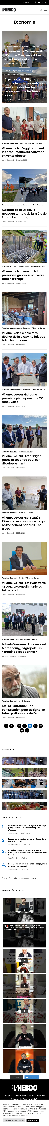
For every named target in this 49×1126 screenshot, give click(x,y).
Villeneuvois (35, 46)
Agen (15, 71)
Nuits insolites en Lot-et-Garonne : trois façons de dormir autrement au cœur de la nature (27, 852)
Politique (27, 639)
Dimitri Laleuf (9, 64)
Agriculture (14, 143)
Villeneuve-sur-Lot (35, 143)
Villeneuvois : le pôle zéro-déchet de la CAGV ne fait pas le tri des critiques (23, 336)
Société (28, 74)
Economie (25, 46)
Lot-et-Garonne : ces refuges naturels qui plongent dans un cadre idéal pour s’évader (27, 827)
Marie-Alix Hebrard (9, 656)
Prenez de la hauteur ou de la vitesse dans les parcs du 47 (27, 840)
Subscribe (33, 1077)
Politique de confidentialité (24, 1099)
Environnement (24, 266)
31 (19, 726)
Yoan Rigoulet (13, 833)
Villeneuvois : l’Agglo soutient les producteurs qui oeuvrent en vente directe (23, 152)
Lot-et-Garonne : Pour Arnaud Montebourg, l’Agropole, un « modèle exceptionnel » (24, 648)
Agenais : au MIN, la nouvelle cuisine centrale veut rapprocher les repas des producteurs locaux (23, 87)
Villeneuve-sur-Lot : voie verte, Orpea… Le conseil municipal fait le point (24, 586)
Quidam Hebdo (9, 100)
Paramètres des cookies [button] (14, 1120)
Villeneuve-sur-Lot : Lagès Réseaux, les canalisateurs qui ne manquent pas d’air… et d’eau (23, 523)
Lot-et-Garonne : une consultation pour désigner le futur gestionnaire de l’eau (23, 709)
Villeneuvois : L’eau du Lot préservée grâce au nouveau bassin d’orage (23, 275)
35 (41, 726)
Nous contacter (37, 1095)
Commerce (17, 46)
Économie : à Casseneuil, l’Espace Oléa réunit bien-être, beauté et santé (24, 55)
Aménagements (10, 74)
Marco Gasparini (8, 160)
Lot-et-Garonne (37, 205)
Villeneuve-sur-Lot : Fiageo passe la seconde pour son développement (21, 459)
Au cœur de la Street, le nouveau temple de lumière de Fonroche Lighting (24, 213)
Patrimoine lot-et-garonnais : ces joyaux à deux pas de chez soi (27, 865)
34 (35, 726)
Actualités (8, 46)
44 (22, 730)
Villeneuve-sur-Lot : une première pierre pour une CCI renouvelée (23, 398)
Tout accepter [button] (33, 1120)
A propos (7, 1095)
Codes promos (20, 1095)
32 (24, 726)
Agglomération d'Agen (26, 71)
